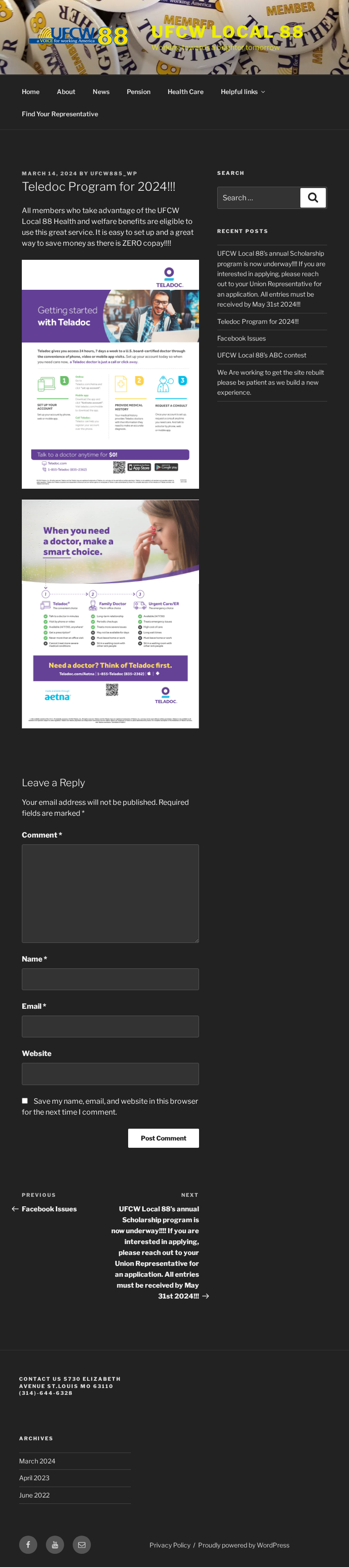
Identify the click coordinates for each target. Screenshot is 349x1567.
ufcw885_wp (114, 173)
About (66, 91)
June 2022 (34, 1495)
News (101, 91)
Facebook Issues (241, 338)
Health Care (186, 91)
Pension (138, 91)
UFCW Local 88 (227, 32)
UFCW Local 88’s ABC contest (261, 355)
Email (34, 1006)
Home (31, 91)
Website (36, 1053)
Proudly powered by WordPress (243, 1545)
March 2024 (37, 1461)
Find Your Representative (60, 114)
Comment (42, 835)
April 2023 (34, 1478)
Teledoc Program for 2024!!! (258, 321)
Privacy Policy (170, 1545)
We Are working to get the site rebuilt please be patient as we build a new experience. (270, 382)
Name (34, 959)
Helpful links (239, 91)
